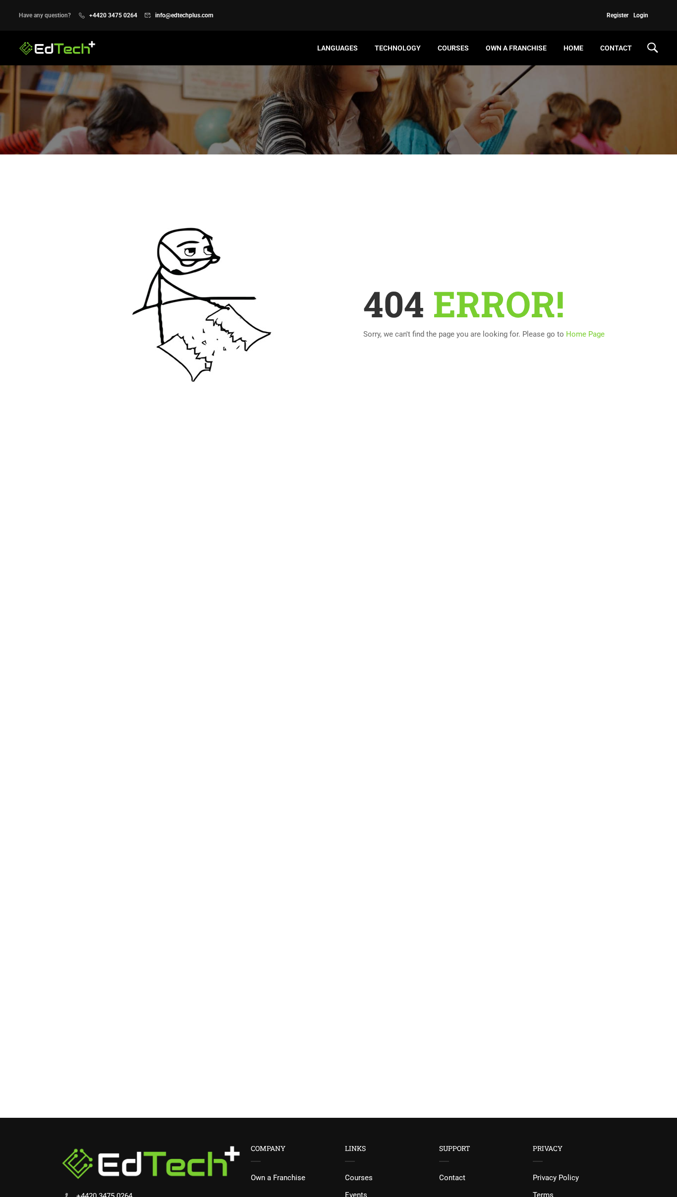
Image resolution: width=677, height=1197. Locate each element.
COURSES (453, 48)
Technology (398, 48)
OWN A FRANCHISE (516, 48)
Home (573, 48)
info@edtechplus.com (184, 15)
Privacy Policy (556, 1177)
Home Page (585, 334)
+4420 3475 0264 (113, 15)
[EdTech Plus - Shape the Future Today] (57, 48)
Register (617, 15)
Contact (616, 48)
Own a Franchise (278, 1177)
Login (640, 15)
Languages (337, 48)
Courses (359, 1177)
